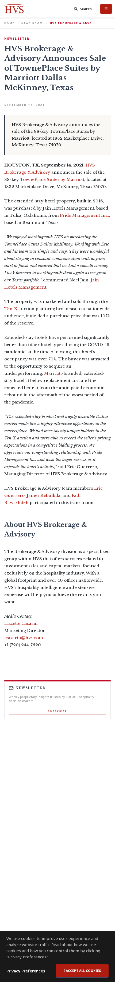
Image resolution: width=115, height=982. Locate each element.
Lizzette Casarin (21, 623)
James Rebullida (43, 495)
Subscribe (57, 711)
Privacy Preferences (25, 970)
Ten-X (10, 308)
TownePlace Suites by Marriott (52, 179)
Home (9, 23)
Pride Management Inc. (84, 215)
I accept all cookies (82, 970)
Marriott (53, 373)
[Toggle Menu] (106, 9)
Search (86, 8)
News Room (32, 23)
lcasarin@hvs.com (23, 637)
